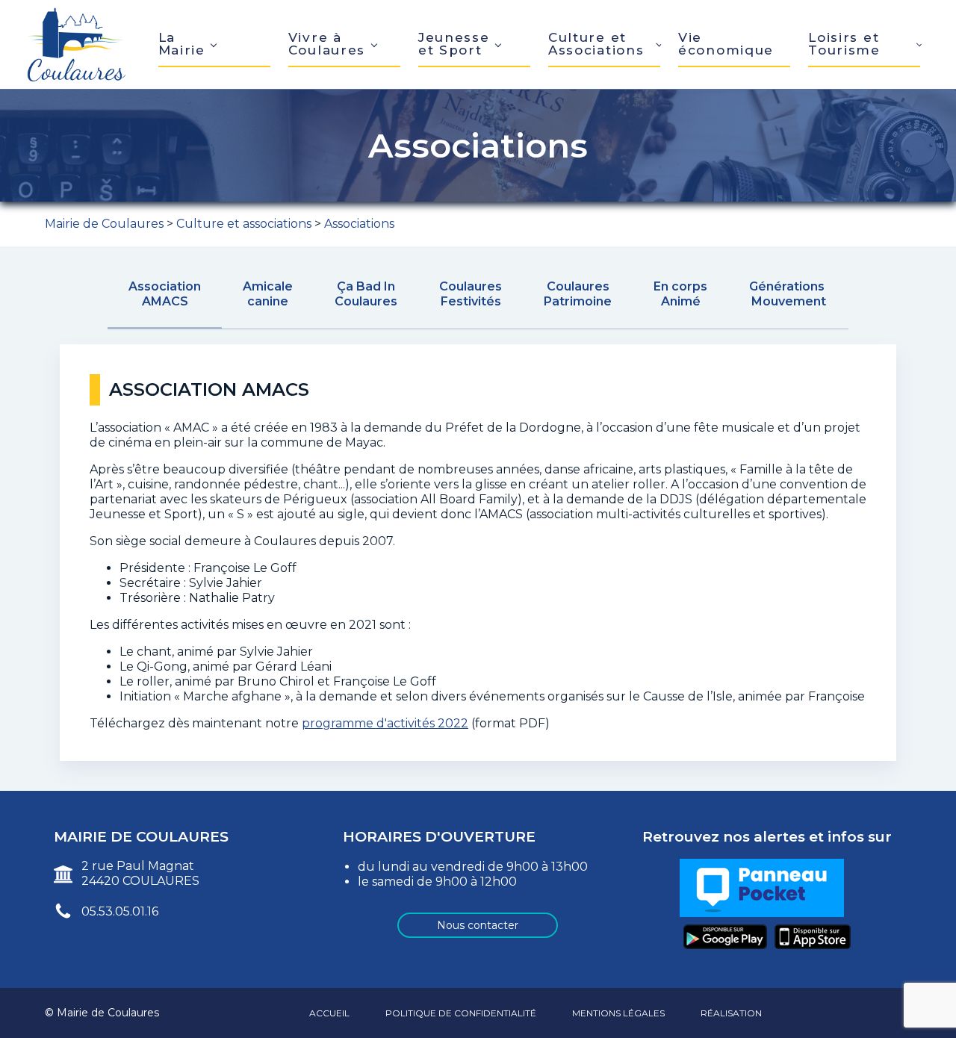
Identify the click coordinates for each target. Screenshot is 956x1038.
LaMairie (181, 44)
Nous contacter (477, 925)
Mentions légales (618, 1013)
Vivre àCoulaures (326, 44)
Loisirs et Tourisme (844, 44)
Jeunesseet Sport (454, 44)
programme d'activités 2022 (385, 723)
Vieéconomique (726, 44)
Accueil (329, 1013)
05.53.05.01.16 (119, 911)
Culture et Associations (596, 44)
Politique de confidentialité (460, 1013)
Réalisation (731, 1013)
